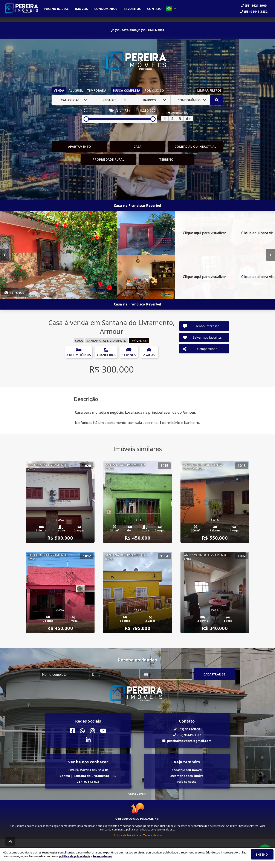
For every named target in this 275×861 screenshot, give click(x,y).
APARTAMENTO (79, 146)
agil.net (153, 819)
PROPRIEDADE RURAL (108, 159)
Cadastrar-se (214, 674)
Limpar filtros (209, 90)
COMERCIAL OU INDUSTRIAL (195, 146)
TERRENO (166, 159)
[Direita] (270, 255)
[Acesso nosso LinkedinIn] (88, 740)
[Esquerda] (4, 255)
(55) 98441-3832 (152, 30)
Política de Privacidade (127, 835)
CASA (137, 146)
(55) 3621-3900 (126, 30)
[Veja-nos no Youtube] (103, 731)
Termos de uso (152, 835)
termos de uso (102, 856)
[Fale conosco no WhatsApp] (82, 731)
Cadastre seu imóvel (187, 770)
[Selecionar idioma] (171, 8)
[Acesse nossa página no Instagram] (92, 731)
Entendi (262, 854)
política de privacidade (74, 856)
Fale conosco (187, 782)
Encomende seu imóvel (187, 776)
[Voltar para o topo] (10, 841)
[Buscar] (216, 100)
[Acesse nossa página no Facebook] (72, 731)
